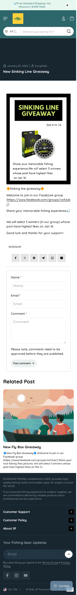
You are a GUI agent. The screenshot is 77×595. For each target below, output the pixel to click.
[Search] (68, 31)
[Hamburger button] (5, 18)
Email (16, 295)
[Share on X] (25, 258)
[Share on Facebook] (16, 258)
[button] (66, 549)
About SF (9, 524)
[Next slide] (58, 5)
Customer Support (16, 507)
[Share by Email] (62, 258)
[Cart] (71, 18)
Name (16, 277)
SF (36, 584)
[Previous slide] (5, 5)
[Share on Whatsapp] (52, 258)
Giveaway (15, 246)
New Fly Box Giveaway (22, 447)
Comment (19, 314)
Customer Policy (15, 515)
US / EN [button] (12, 584)
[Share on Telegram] (43, 258)
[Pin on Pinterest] (34, 258)
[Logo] (18, 18)
